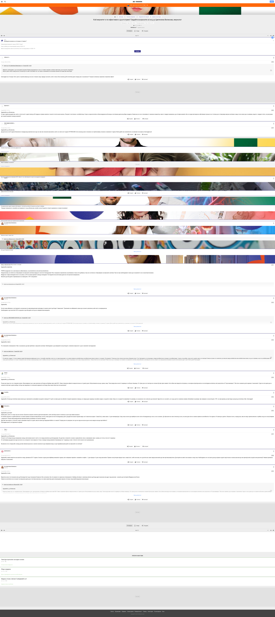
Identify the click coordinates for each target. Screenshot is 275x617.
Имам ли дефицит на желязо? (7, 162)
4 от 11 (137, 35)
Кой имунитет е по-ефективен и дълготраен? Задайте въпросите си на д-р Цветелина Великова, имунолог (137, 20)
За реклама (118, 611)
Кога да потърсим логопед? (7, 250)
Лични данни (130, 611)
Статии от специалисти (5, 166)
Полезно (138, 79)
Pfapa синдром (6, 569)
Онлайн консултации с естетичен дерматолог (11, 147)
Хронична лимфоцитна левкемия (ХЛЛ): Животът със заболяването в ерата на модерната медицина (23, 177)
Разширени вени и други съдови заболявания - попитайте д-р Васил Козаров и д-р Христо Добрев (22, 206)
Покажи (137, 51)
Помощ (145, 611)
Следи (137, 31)
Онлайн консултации (5, 151)
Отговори (129, 30)
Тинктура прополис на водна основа (12, 559)
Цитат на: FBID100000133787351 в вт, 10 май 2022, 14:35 (17, 317)
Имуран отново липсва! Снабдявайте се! (14, 579)
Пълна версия (157, 611)
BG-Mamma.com (141, 614)
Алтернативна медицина (7, 564)
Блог (163, 611)
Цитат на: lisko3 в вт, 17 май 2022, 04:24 (13, 351)
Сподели (146, 31)
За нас (112, 611)
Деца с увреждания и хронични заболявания (11, 574)
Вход (272, 1)
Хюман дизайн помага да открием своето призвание (12, 220)
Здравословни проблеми (7, 584)
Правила (124, 611)
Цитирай (146, 79)
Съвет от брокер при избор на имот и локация (11, 264)
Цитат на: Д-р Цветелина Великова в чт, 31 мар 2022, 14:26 (17, 65)
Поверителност (138, 611)
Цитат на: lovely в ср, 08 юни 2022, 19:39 (13, 484)
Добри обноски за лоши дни (7, 191)
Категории (150, 611)
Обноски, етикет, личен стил (7, 235)
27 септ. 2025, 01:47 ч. (149, 23)
